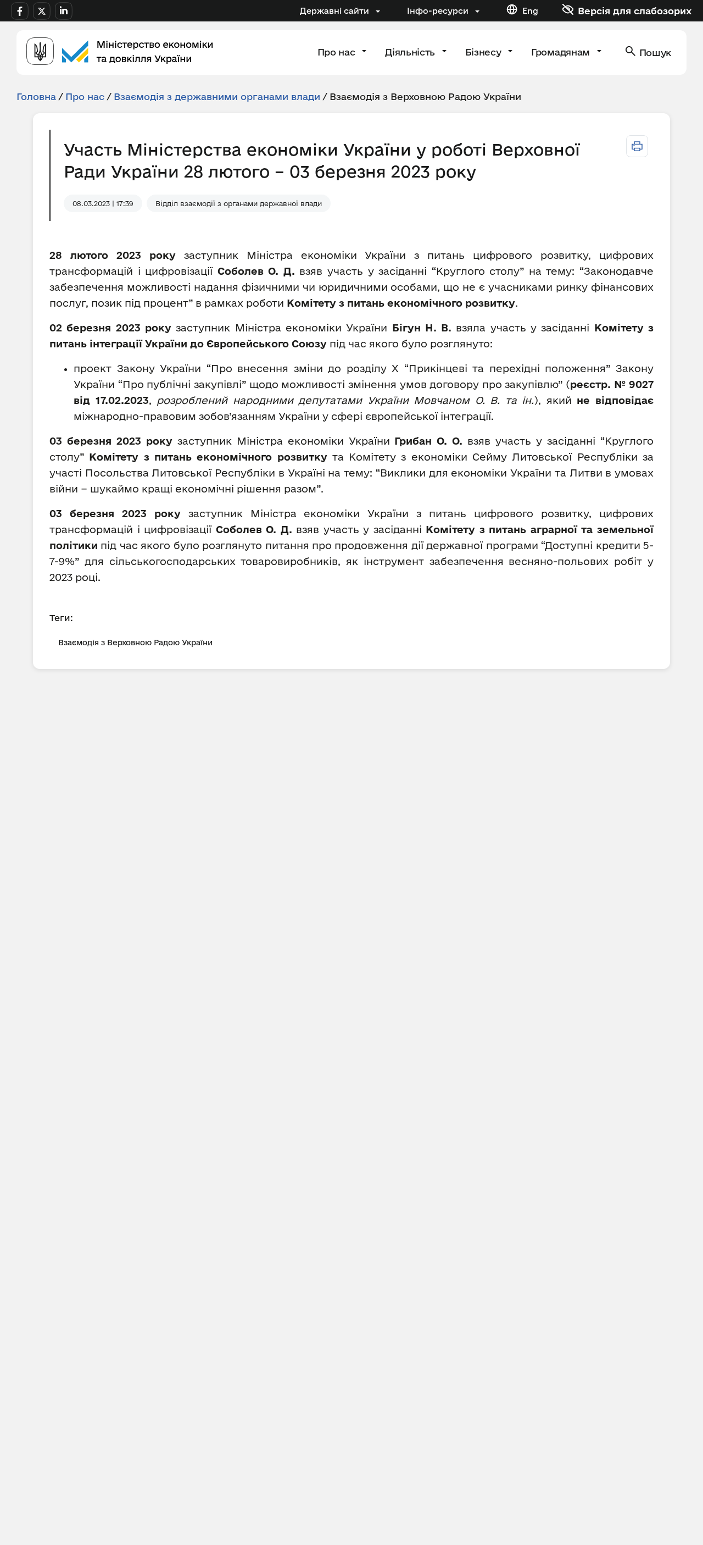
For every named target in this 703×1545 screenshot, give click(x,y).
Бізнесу (484, 52)
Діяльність (411, 52)
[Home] (119, 52)
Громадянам (561, 52)
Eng (530, 10)
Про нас (337, 52)
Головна (36, 96)
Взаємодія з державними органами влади (217, 96)
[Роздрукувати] (637, 146)
